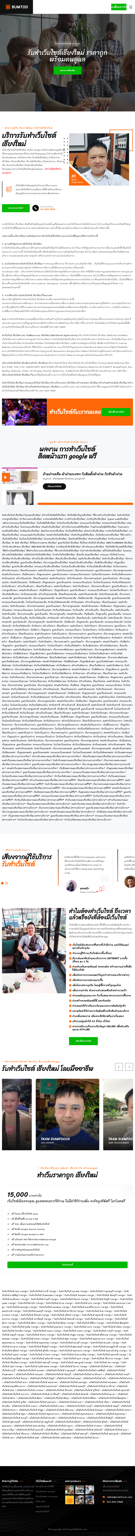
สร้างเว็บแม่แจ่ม (24, 578)
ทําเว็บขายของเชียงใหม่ (31, 519)
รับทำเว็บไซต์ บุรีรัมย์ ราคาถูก (65, 1315)
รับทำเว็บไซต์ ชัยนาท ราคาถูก (74, 1299)
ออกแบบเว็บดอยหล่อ (61, 752)
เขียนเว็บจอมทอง (28, 570)
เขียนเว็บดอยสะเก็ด (68, 594)
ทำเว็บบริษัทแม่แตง (62, 610)
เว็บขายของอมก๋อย (11, 701)
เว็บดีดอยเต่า (74, 693)
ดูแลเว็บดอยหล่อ (82, 748)
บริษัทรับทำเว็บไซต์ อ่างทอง (88, 1426)
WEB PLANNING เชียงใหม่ (119, 543)
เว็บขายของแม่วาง (59, 733)
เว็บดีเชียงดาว (46, 590)
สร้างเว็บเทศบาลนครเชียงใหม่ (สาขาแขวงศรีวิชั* (53, 780)
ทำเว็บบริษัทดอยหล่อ (103, 752)
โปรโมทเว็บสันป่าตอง (99, 653)
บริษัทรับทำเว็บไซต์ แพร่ (27, 1438)
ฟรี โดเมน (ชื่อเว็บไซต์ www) (25, 1214)
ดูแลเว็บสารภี (14, 709)
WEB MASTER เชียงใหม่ (43, 547)
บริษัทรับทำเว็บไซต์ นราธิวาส (101, 1386)
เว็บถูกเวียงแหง (82, 717)
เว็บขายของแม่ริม (25, 614)
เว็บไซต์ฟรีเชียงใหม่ (46, 523)
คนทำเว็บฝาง (76, 626)
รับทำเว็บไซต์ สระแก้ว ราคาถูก (104, 1343)
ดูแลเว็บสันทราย (42, 669)
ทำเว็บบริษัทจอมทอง (122, 574)
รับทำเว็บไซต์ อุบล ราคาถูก (76, 1358)
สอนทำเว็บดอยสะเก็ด (66, 598)
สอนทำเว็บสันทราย (81, 669)
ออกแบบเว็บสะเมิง (114, 622)
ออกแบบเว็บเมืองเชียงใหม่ (47, 566)
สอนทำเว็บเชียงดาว (28, 590)
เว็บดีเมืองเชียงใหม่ (103, 562)
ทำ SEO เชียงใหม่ (20, 543)
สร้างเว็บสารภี (68, 705)
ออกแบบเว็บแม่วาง (45, 737)
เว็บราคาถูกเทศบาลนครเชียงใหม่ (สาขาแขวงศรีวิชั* (86, 788)
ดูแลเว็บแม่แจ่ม (110, 578)
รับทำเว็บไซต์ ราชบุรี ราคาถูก (107, 1331)
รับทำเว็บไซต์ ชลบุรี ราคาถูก (44, 1299)
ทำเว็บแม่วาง (107, 729)
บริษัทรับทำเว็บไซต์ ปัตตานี (75, 1394)
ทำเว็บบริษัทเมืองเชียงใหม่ (99, 566)
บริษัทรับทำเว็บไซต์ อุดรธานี (29, 1430)
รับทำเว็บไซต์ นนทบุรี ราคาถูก (37, 1311)
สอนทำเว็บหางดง (87, 677)
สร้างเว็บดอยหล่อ (116, 744)
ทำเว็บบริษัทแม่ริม (37, 618)
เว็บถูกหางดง (116, 677)
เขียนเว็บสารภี (83, 705)
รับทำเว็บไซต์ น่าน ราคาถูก (99, 1311)
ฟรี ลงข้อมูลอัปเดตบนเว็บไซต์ (26, 1250)
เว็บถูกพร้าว (7, 646)
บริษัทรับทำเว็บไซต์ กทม (101, 1366)
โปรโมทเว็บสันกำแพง (23, 665)
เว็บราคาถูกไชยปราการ (68, 725)
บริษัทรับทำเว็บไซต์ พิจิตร (83, 1398)
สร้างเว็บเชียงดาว (26, 586)
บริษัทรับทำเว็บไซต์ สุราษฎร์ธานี (37, 1422)
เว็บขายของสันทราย (24, 669)
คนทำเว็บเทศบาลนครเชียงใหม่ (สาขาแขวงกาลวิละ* (27, 760)
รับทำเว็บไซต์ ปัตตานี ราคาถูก (68, 1319)
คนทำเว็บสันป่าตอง (22, 649)
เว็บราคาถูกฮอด (45, 685)
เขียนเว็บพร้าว (15, 642)
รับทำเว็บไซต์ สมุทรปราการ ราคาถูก (97, 1339)
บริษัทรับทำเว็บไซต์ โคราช (86, 1438)
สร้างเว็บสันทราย (80, 665)
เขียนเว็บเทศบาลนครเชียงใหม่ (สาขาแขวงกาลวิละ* (107, 756)
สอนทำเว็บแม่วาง (112, 733)
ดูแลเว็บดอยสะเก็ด (23, 598)
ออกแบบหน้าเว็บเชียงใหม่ (32, 535)
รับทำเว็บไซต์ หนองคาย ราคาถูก (75, 1351)
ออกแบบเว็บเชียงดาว (98, 590)
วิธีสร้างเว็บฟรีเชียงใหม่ (14, 551)
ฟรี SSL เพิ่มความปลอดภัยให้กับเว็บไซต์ (30, 1224)
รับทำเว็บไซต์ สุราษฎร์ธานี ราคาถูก (109, 1347)
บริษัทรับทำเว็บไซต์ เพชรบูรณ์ (104, 1434)
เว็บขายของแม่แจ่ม (93, 578)
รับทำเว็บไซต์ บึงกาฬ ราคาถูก (35, 1315)
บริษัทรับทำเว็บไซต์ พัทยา (30, 1398)
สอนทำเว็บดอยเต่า (57, 693)
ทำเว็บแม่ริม (78, 610)
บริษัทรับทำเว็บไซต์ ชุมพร (69, 1378)
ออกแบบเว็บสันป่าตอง (77, 653)
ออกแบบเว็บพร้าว (37, 646)
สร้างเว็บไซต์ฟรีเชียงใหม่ (54, 515)
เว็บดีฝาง (34, 630)
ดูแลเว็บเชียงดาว (120, 586)
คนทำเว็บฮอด (113, 681)
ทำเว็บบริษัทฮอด (19, 689)
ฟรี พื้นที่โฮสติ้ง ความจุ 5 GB (25, 1219)
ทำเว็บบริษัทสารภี (10, 713)
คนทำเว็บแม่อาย (42, 634)
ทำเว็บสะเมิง (53, 618)
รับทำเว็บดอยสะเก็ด (108, 594)
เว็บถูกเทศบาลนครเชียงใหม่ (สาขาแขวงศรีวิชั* (100, 792)
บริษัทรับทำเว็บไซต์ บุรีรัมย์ (86, 1390)
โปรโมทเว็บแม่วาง (64, 737)
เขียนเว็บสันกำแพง (58, 657)
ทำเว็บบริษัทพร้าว (73, 646)
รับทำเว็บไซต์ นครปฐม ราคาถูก (22, 1307)
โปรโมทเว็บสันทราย (41, 673)
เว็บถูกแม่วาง (13, 737)
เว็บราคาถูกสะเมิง (36, 622)
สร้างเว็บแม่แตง (93, 602)
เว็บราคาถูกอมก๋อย (46, 701)
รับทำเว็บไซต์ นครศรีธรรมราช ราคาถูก (90, 1307)
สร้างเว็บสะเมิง (68, 618)
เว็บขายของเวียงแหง (119, 713)
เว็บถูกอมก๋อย (95, 701)
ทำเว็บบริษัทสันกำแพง (44, 665)
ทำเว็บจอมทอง (120, 566)
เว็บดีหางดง (103, 677)
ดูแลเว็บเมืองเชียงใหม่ (31, 562)
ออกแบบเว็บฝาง (73, 630)
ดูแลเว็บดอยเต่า (19, 693)
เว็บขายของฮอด (15, 685)
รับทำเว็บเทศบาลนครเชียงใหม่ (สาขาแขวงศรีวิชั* (68, 784)
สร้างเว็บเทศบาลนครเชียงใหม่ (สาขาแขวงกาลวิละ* (56, 756)
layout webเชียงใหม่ (117, 519)
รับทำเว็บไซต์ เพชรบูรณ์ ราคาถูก (76, 1362)
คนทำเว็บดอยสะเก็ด (88, 594)
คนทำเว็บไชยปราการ (112, 721)
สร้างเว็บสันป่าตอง (109, 646)
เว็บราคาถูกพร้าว (93, 642)
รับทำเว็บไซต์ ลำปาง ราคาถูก (41, 1335)
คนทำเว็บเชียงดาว (62, 586)
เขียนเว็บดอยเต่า (69, 689)
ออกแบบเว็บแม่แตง (23, 610)
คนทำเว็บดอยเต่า (86, 689)
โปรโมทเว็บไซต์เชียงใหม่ (30, 539)
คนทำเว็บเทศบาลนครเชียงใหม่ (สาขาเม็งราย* (93, 804)
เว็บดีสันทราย (97, 669)
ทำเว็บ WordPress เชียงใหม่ (16, 547)
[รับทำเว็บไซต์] (69, 1489)
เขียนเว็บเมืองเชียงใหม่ (66, 558)
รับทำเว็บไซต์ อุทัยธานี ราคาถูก (46, 1358)
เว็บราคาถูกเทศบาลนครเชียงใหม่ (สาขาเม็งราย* (25, 812)
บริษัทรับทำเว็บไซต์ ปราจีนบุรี (45, 1394)
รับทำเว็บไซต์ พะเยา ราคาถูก (99, 1319)
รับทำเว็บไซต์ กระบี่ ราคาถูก (43, 1291)
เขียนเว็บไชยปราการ (91, 721)
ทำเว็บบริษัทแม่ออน (82, 744)
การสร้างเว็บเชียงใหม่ (75, 519)
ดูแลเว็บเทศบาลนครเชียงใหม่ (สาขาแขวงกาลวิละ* (56, 764)
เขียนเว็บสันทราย (97, 665)
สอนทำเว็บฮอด (61, 685)
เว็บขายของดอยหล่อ (62, 748)
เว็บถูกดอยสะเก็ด (102, 598)
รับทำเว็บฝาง (90, 626)
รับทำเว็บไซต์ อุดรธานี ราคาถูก (111, 1355)
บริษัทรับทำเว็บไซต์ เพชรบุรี (74, 1434)
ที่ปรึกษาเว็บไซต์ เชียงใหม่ (92, 543)
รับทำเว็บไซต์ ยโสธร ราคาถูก (116, 1327)
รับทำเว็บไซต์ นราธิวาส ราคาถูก (69, 1311)
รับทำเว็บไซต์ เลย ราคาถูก (106, 1362)
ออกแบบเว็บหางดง (19, 681)
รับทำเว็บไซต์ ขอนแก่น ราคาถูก (79, 1295)
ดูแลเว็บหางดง (52, 677)
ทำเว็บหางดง (79, 673)
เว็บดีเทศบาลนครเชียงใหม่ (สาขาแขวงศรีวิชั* (55, 792)
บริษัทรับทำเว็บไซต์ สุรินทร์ (67, 1422)
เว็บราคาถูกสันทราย (61, 669)
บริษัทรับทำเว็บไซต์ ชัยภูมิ (42, 1378)
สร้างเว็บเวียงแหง (44, 713)
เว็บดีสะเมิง (69, 622)
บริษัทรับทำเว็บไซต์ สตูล (13, 1414)
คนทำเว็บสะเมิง (99, 618)
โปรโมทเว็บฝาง (90, 630)
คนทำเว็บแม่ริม (122, 610)
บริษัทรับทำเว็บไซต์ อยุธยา (60, 1426)
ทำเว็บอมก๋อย (57, 697)
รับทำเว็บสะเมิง (115, 618)
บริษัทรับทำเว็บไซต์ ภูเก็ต (14, 1402)
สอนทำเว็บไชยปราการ (91, 725)
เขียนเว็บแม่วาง (9, 733)
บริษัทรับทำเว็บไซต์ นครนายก (43, 1382)
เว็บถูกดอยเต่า (89, 693)
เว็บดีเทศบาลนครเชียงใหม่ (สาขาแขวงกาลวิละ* (82, 768)
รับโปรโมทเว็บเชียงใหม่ (68, 523)
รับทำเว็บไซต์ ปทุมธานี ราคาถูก (97, 1315)
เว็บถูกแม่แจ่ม (48, 582)
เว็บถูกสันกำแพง (87, 661)
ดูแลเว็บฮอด (30, 685)
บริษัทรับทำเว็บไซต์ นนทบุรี (72, 1386)
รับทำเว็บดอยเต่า (104, 689)
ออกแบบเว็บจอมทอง (80, 574)
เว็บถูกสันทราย (112, 669)
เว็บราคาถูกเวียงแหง (29, 717)
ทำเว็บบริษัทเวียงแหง (32, 721)
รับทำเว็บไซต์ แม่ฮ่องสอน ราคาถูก (41, 1366)
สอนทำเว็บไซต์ (42, 1511)
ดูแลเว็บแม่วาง (76, 733)
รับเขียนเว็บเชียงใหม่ (29, 531)
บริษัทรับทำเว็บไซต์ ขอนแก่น (29, 1374)
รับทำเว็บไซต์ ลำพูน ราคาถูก (70, 1335)
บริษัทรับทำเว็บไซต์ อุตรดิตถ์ (59, 1430)
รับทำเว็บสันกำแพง (97, 657)
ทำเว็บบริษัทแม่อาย (101, 638)
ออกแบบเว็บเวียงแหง (119, 717)
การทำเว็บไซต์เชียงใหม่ (117, 531)
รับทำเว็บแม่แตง (18, 606)
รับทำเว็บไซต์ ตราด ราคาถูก (59, 1303)
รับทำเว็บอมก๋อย (124, 697)
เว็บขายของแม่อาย (77, 634)
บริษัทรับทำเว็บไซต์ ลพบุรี (106, 1406)
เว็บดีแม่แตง (106, 606)
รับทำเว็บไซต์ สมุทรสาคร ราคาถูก (42, 1343)
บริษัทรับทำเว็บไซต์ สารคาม (71, 1418)
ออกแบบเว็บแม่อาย (62, 638)
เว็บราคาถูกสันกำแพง (31, 661)
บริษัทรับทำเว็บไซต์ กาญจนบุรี (60, 1370)
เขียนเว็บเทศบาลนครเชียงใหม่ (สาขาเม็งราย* (48, 804)
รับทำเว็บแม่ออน (36, 740)
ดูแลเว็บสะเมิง (20, 622)
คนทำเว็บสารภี (98, 705)
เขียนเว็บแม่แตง (109, 602)
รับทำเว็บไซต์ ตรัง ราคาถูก (31, 1303)
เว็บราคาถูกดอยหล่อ (101, 748)
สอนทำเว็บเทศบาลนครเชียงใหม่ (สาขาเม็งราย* (72, 812)
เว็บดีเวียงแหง (67, 717)
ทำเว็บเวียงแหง (27, 713)
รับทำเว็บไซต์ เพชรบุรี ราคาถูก (43, 1362)
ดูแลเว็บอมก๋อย (28, 701)
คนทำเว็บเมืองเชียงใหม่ (89, 558)
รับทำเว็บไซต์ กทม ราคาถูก (15, 1291)
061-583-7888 (47, 208)
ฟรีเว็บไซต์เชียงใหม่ (112, 551)
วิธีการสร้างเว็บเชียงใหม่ (104, 515)
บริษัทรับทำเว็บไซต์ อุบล (115, 1430)
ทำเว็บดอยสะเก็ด (29, 594)
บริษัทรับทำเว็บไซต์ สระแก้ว (42, 1418)
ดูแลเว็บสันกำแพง (10, 661)
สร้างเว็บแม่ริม (92, 610)
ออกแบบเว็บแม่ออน (42, 744)
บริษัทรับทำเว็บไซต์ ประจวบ (15, 1394)
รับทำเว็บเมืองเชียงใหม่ (113, 558)
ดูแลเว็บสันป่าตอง (84, 649)
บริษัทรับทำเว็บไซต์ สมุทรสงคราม (78, 1414)
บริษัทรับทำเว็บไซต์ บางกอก (30, 1390)
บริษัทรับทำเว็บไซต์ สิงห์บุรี (100, 1418)
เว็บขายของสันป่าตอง (63, 649)
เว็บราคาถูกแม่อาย (112, 634)
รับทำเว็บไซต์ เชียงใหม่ (13, 515)
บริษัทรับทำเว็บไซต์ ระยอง (51, 1406)
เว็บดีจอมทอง (28, 574)
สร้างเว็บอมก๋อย (73, 697)
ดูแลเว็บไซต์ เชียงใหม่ (68, 543)
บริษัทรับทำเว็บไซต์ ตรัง (94, 1378)
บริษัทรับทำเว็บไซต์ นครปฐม (73, 1382)
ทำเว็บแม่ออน (100, 737)
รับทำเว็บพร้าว (45, 642)
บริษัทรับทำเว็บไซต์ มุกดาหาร (42, 1402)
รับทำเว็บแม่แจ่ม (74, 578)
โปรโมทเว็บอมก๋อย (19, 705)
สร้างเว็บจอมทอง (10, 570)
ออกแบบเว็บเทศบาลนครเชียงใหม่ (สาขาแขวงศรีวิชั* (66, 796)
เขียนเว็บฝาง (63, 626)
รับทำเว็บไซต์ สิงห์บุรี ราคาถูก (43, 1347)
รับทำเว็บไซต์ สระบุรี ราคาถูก (74, 1343)
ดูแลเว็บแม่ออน (71, 740)
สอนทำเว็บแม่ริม (75, 614)
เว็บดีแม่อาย (16, 638)
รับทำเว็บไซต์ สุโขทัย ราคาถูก (43, 1351)
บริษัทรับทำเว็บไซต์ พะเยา (102, 1394)
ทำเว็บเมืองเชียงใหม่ (21, 558)
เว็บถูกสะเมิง (82, 622)
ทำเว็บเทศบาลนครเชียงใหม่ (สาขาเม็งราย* (86, 800)
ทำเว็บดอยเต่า (35, 689)
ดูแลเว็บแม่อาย (95, 634)
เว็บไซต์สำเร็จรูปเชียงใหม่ (79, 515)
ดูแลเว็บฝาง (120, 626)
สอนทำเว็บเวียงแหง (49, 717)
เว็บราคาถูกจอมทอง (122, 570)
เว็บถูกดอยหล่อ (24, 752)
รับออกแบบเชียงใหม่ (30, 527)
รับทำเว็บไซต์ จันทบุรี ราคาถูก (111, 1295)
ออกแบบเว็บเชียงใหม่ (90, 523)
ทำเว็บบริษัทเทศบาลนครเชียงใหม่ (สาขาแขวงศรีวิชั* (39, 800)
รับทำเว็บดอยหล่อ (42, 748)
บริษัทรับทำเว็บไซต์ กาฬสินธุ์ (91, 1370)
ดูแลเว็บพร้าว (77, 642)
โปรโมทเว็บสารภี (122, 709)
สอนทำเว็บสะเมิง (55, 622)
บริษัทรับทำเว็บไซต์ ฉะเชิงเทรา (87, 1374)
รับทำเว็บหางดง (17, 677)
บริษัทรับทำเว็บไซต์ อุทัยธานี (88, 1430)
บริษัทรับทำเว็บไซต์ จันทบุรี (58, 1374)
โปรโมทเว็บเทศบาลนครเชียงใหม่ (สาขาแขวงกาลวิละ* (27, 776)
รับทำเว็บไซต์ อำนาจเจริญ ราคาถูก (78, 1355)
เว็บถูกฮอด (86, 685)
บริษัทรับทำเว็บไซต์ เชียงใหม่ (45, 1434)
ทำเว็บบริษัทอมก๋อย (38, 705)
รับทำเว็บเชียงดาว (81, 586)
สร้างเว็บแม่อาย (9, 634)
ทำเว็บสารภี (54, 705)
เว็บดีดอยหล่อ (9, 752)
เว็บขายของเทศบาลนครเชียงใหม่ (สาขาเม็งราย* (61, 808)
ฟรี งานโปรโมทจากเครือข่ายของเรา (28, 1255)
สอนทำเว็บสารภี (48, 709)
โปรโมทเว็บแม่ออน (62, 744)
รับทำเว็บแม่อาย (59, 634)
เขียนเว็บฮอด (99, 681)
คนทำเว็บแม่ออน (18, 740)
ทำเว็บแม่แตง (77, 602)
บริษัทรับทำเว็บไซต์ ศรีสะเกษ (60, 1410)
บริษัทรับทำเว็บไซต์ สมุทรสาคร (110, 1414)
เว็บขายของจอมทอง (84, 570)
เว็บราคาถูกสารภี (31, 709)
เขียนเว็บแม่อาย (25, 634)
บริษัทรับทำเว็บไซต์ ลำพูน (31, 1410)
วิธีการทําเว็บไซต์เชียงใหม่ (66, 551)
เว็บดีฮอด (74, 685)
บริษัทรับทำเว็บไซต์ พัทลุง (57, 1398)
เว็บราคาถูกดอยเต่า (37, 693)
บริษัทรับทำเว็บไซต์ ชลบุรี (117, 1374)
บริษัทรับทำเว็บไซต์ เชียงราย (15, 1434)
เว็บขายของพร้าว (62, 642)
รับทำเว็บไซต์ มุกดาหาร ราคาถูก (56, 1327)
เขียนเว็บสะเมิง (83, 618)
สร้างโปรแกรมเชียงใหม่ (93, 547)
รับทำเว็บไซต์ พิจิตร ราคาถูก (90, 1323)
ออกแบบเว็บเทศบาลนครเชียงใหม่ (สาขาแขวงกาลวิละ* (99, 772)
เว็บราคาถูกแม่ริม (57, 614)
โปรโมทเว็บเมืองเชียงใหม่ (73, 566)
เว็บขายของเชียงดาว (100, 586)
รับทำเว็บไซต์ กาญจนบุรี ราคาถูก (106, 1291)
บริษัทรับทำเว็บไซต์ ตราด (120, 1378)
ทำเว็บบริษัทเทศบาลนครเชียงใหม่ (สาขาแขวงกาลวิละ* (81, 776)
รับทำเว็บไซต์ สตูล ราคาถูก (64, 1339)
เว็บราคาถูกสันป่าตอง (104, 649)
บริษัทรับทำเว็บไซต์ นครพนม (103, 1382)
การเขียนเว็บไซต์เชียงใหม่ (68, 547)
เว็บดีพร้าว (125, 642)
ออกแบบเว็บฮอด (114, 685)
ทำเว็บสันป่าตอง (90, 646)
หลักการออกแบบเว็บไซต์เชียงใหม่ (19, 523)
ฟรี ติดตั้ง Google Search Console (28, 1229)
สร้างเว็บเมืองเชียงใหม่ (43, 558)
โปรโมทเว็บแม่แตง (43, 610)
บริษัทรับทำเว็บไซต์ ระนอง (24, 1406)
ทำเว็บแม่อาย (121, 630)
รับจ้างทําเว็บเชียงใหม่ (90, 551)
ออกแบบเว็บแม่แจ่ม (82, 582)
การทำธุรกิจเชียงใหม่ (96, 519)
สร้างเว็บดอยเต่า (51, 689)
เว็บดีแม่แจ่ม (35, 582)
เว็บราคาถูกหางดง (69, 677)
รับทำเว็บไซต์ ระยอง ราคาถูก (77, 1331)
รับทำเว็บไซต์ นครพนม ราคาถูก (54, 1307)
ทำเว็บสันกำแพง (21, 657)
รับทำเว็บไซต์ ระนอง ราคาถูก (47, 1331)
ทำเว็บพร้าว (117, 638)
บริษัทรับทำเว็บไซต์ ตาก (15, 1382)
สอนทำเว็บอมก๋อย (65, 701)
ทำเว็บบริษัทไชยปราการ (89, 729)
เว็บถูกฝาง (46, 630)
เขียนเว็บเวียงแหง (62, 713)
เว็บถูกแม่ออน (8, 744)
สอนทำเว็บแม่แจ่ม (19, 582)
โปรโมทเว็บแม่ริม (20, 618)
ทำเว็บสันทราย (63, 665)
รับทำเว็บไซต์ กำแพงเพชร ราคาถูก (45, 1295)
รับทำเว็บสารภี (113, 705)
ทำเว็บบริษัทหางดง (57, 681)
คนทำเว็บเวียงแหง (80, 713)
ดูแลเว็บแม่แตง (53, 606)
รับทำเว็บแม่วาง (42, 733)
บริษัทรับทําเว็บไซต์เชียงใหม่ (37, 555)
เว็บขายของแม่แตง (36, 606)
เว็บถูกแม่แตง (119, 606)
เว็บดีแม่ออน (125, 740)
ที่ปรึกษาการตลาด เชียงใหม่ (43, 543)
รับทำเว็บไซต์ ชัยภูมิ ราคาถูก (104, 1299)
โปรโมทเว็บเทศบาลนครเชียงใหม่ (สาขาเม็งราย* (40, 820)
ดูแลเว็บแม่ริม (41, 614)
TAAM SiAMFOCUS (55, 1139)
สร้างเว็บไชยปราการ (71, 721)
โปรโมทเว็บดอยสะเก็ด (36, 602)
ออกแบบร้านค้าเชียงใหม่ (114, 523)
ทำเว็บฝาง (37, 626)
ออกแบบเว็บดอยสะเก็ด (13, 602)
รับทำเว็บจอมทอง (65, 570)
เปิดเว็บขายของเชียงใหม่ (52, 531)
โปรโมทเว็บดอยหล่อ (82, 752)
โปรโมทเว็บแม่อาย (82, 638)
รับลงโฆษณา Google (45, 1491)
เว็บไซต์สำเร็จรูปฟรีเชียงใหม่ (119, 547)
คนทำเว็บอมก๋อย (107, 697)
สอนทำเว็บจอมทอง (11, 574)
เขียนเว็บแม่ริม (107, 610)
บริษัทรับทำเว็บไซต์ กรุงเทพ (31, 1370)
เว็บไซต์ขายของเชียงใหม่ (107, 535)
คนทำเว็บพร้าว (30, 642)
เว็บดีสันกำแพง (71, 661)
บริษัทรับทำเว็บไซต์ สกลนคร (89, 1410)
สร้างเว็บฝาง (49, 626)
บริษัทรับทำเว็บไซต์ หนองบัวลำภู (29, 1426)
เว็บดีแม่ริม (89, 614)
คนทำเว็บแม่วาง (25, 733)
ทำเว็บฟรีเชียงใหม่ (74, 531)
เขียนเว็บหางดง (110, 673)
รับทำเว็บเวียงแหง (99, 713)
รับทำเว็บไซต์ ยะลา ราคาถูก (87, 1327)
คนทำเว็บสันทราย (115, 665)
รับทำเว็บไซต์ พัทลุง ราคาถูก (60, 1323)
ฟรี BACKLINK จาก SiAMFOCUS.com (30, 1244)
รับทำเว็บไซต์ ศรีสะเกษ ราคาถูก (101, 1335)
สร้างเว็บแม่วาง (122, 729)
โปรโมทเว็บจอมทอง (101, 574)
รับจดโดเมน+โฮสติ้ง (45, 1486)
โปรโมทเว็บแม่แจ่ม (102, 582)
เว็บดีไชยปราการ (111, 725)
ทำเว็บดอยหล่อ (100, 744)
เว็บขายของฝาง (105, 626)
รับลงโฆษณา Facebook (47, 1496)
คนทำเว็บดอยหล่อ (24, 748)
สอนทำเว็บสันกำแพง (52, 661)
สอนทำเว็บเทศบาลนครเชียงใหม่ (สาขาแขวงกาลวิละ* (32, 768)
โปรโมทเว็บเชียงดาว (119, 590)
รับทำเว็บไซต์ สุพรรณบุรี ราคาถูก (75, 1347)
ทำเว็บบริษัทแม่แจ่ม (121, 582)
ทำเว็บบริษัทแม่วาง (83, 737)
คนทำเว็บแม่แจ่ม (58, 578)
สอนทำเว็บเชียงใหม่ (51, 527)
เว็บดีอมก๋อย (82, 701)
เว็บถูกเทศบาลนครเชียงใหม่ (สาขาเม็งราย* (28, 816)
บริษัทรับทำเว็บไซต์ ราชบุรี (79, 1406)
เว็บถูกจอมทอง (44, 574)
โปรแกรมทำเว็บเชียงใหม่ (55, 539)
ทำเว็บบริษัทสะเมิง (21, 626)
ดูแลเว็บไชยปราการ (46, 725)
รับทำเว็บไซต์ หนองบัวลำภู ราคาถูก (110, 1351)
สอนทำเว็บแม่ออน (109, 740)
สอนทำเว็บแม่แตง (90, 606)
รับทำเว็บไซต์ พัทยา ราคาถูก (31, 1323)
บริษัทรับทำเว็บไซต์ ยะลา (71, 1402)
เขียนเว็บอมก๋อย (90, 697)
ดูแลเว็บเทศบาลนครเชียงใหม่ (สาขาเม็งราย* (107, 808)
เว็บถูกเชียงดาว (61, 590)
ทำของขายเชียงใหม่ (97, 539)
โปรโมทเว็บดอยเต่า (20, 697)
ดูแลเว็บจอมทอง (103, 570)
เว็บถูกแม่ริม (101, 614)
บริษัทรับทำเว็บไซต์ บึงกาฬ (59, 1390)
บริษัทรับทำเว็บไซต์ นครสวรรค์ (42, 1386)
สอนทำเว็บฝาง (22, 630)
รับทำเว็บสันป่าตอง (42, 649)
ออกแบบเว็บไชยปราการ (42, 729)
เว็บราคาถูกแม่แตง (71, 606)
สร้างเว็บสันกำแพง (39, 657)
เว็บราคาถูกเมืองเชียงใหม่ (55, 562)
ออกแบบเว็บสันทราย (21, 673)
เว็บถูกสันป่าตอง (37, 653)
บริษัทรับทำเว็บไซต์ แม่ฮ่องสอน (56, 1438)
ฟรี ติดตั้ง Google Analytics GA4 (28, 1234)
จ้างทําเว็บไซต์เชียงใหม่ (63, 555)
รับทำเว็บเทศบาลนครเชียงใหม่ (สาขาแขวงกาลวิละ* (77, 760)
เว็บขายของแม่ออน (54, 740)
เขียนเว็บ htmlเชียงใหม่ (87, 555)
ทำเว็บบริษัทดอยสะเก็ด (59, 602)
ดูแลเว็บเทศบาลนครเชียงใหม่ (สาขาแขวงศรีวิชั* (37, 788)
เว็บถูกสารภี (74, 709)
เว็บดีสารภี (62, 709)
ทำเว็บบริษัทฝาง (106, 630)
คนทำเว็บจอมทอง (46, 570)
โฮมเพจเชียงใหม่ (32, 515)
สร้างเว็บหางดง (93, 673)
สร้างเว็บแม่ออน (115, 737)
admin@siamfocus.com (119, 1497)
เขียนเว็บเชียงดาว (44, 586)
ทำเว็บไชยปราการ (52, 721)
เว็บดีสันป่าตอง (20, 653)
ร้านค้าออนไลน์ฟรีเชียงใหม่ (103, 527)
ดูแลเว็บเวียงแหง (10, 717)
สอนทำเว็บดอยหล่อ (121, 748)
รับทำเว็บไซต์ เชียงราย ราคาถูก (106, 1358)
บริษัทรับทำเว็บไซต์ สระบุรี (14, 1418)
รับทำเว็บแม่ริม (9, 614)
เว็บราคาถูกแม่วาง (93, 733)
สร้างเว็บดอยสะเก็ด (47, 594)
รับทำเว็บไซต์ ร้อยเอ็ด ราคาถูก (16, 1331)
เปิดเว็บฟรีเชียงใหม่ (77, 539)
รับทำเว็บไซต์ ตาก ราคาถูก (88, 1303)
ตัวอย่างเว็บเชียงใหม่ (94, 531)
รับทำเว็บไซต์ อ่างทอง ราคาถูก (44, 1355)
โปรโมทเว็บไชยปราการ (65, 729)
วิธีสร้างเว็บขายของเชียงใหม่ (39, 551)
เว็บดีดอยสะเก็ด (85, 598)
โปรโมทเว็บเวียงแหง (11, 721)
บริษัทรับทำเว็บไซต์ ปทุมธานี (115, 1390)
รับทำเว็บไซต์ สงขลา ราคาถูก (35, 1339)
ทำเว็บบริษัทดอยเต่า (40, 697)
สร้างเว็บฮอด (85, 681)
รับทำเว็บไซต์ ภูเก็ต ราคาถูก (25, 1327)
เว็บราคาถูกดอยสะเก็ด (43, 598)
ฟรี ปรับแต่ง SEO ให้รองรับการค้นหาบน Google (34, 1239)
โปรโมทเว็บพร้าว (55, 646)
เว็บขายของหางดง (35, 677)
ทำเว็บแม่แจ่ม (8, 578)
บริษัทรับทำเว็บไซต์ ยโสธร (97, 1402)
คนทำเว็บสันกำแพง (77, 657)
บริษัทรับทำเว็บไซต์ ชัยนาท (14, 1378)
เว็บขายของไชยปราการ (25, 725)
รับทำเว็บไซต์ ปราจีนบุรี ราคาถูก (36, 1319)
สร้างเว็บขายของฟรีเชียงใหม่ (75, 527)
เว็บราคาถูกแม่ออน (90, 740)
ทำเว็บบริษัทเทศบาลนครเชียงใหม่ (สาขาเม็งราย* (87, 820)
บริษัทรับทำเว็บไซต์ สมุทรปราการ (43, 1414)
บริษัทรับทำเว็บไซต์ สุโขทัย (95, 1422)
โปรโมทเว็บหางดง (38, 681)
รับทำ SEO (40, 1501)
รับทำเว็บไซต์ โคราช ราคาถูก (73, 1366)
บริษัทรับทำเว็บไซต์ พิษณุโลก (112, 1398)
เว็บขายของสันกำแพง (117, 657)
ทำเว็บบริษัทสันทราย (61, 673)
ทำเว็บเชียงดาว (9, 586)
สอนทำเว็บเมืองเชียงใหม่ (81, 562)
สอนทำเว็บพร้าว (111, 642)
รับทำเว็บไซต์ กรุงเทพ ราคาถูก (73, 1291)
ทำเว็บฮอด (73, 681)
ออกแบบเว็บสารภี (104, 709)
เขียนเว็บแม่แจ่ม (40, 578)
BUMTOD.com (80, 1529)
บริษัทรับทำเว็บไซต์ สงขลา (118, 1410)
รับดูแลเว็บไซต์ (42, 1506)
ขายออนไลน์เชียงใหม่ (53, 519)
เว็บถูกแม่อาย (29, 638)
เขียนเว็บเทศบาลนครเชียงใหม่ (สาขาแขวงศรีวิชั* (100, 780)
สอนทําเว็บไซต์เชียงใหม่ (57, 535)
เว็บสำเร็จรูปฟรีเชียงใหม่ (82, 535)
